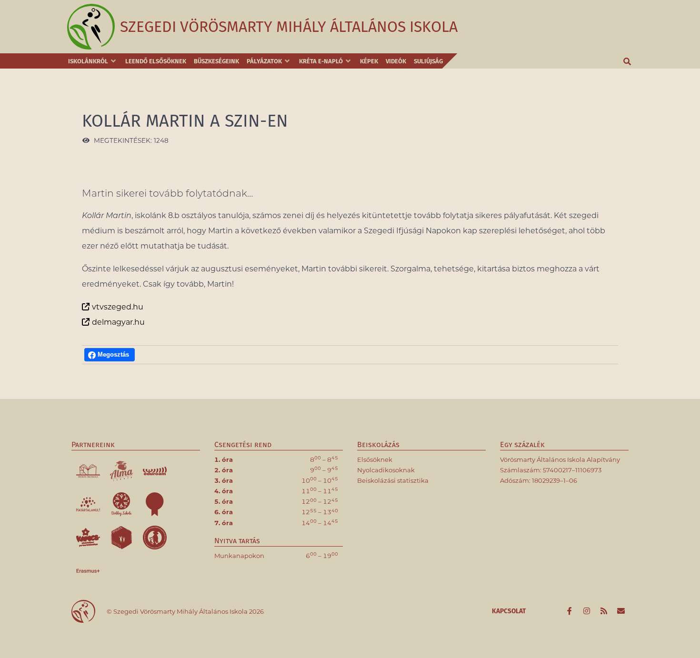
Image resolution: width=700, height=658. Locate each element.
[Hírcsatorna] (604, 611)
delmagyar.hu (118, 322)
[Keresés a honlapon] (628, 61)
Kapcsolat (509, 611)
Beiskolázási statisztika (393, 480)
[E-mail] (621, 611)
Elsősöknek (374, 459)
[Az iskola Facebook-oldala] (570, 611)
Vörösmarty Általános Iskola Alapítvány (560, 459)
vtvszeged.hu (117, 306)
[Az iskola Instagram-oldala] (587, 611)
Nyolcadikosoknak (386, 470)
